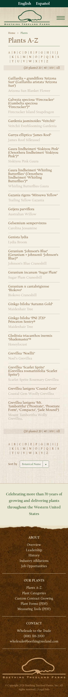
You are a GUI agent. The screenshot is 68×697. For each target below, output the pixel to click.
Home (11, 33)
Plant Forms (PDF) (34, 604)
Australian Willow (22, 214)
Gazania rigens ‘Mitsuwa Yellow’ (33, 195)
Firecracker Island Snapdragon (31, 112)
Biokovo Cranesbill (22, 295)
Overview (34, 545)
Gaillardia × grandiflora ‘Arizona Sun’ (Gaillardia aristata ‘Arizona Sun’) (32, 82)
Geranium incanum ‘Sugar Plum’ (32, 272)
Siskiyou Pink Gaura (23, 161)
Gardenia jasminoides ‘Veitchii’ (31, 121)
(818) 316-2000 (34, 636)
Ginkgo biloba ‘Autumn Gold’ (30, 304)
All (58, 68)
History (34, 555)
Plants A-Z (34, 588)
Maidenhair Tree (20, 309)
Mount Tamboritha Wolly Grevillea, (27, 417)
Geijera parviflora (21, 209)
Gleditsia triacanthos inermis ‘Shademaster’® (30, 337)
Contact (34, 623)
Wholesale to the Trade (34, 630)
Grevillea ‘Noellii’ (21, 353)
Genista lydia (18, 237)
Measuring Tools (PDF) (34, 609)
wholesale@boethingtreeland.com (34, 641)
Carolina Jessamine (22, 228)
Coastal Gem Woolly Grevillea (31, 394)
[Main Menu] (61, 18)
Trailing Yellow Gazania (26, 200)
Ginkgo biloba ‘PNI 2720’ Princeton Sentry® (27, 320)
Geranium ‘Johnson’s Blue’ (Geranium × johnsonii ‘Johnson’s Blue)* (33, 254)
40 (45, 68)
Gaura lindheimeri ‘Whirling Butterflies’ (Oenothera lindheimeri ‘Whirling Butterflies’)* (30, 175)
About (34, 538)
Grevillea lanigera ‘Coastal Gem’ (32, 389)
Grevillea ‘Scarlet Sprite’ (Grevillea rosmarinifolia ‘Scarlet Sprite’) (32, 371)
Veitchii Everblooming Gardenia (32, 126)
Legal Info (43, 689)
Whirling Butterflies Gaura (28, 186)
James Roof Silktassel (24, 140)
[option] (42, 3)
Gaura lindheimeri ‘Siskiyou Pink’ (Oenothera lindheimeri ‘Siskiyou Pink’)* (33, 152)
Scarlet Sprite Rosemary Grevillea (33, 380)
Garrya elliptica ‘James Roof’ (29, 135)
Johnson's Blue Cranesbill (27, 263)
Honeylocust (17, 344)
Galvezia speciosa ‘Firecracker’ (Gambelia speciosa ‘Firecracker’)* (31, 103)
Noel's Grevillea (20, 358)
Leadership (34, 550)
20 (40, 68)
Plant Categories (34, 593)
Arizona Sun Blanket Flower (29, 91)
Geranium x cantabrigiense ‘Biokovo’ (28, 288)
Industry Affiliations (34, 560)
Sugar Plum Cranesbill (25, 277)
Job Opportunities (34, 566)
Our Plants (34, 580)
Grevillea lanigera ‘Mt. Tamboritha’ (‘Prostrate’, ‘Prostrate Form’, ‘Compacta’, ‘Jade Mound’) (34, 406)
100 (51, 68)
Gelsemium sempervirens (27, 223)
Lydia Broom (17, 242)
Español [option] (43, 3)
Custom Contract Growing (34, 598)
